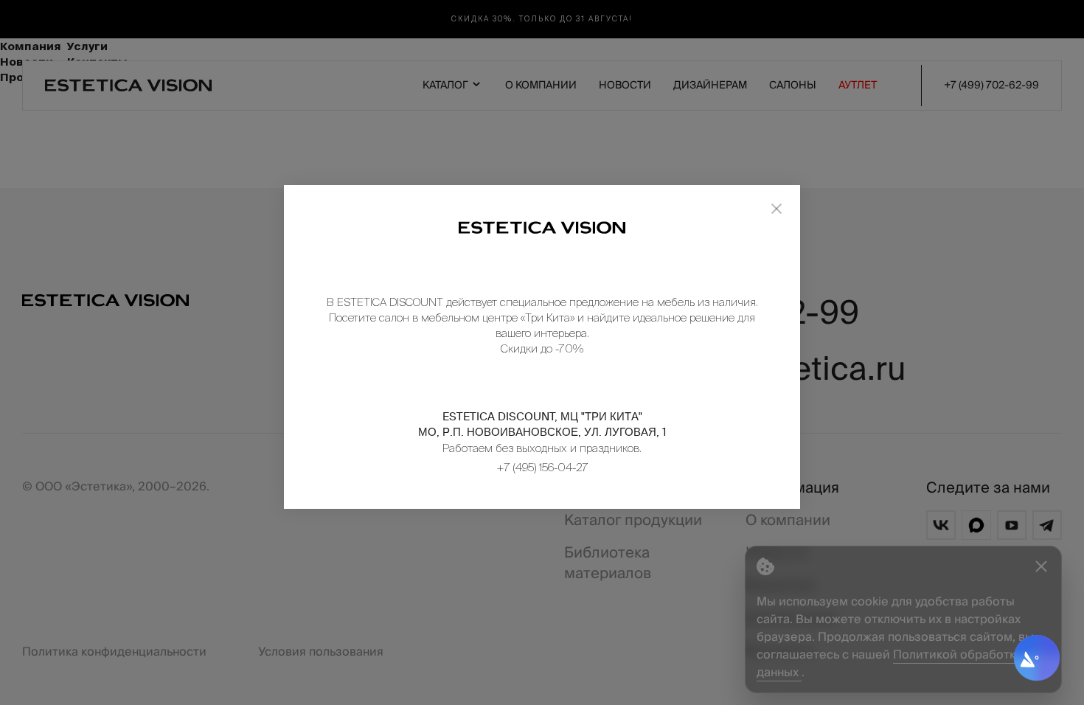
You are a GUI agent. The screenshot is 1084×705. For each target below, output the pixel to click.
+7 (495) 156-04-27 (542, 467)
